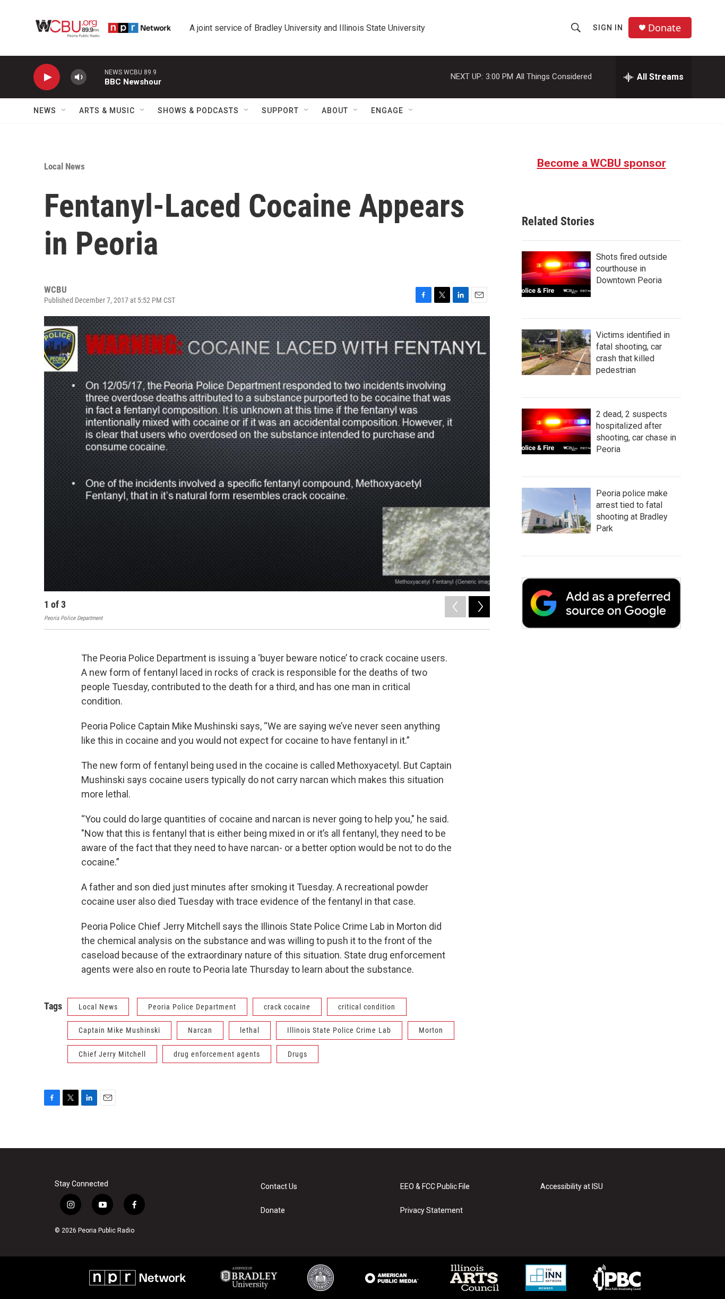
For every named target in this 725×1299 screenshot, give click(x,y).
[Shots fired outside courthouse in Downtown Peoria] (556, 274)
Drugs (297, 1054)
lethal (250, 1030)
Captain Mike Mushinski (119, 1030)
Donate (664, 27)
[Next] (479, 606)
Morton (431, 1030)
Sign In (608, 27)
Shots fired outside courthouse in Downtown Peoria (631, 268)
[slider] (95, 76)
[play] (46, 77)
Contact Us (279, 1187)
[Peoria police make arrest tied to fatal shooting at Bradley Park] (556, 510)
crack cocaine (287, 1007)
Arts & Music (107, 110)
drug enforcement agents (217, 1054)
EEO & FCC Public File (435, 1187)
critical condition (366, 1007)
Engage (387, 110)
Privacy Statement (431, 1211)
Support (280, 110)
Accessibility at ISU (571, 1187)
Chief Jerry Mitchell (112, 1054)
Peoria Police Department (192, 1007)
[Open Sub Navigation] (64, 110)
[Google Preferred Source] (601, 603)
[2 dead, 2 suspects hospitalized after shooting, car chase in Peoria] (556, 431)
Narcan (200, 1030)
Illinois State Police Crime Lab (339, 1030)
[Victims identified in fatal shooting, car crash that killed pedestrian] (556, 352)
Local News (64, 166)
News (44, 110)
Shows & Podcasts (198, 110)
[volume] (79, 77)
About (335, 110)
